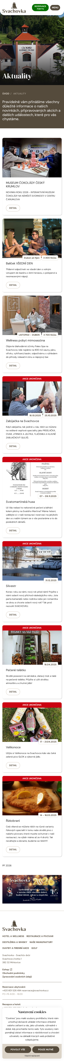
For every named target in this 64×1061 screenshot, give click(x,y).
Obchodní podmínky (13, 973)
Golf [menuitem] (34, 948)
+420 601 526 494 (11, 990)
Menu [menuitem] (55, 7)
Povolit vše (18, 1049)
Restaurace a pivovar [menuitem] (39, 936)
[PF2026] (32, 888)
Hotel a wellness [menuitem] (13, 936)
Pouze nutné (45, 1049)
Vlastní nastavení (32, 1055)
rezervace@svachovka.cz (35, 990)
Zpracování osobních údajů (17, 976)
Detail (13, 208)
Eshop (5, 969)
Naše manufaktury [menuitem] (41, 942)
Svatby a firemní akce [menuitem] (15, 948)
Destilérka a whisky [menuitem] (14, 942)
